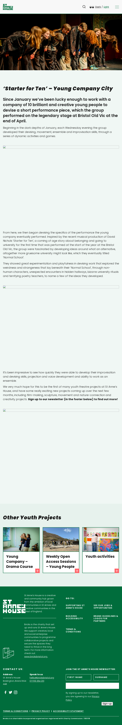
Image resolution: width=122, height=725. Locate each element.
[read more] (37, 571)
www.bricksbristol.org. (36, 656)
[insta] (15, 692)
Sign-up (107, 703)
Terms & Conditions (73, 630)
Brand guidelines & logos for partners (106, 619)
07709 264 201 (37, 680)
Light (106, 7)
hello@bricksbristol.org (42, 677)
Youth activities (100, 556)
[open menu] (117, 7)
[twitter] (10, 692)
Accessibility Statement (68, 711)
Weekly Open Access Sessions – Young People (61, 561)
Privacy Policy (41, 711)
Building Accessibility (74, 617)
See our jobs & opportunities (103, 606)
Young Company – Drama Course (19, 561)
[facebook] (5, 692)
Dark (98, 7)
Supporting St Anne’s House (75, 606)
